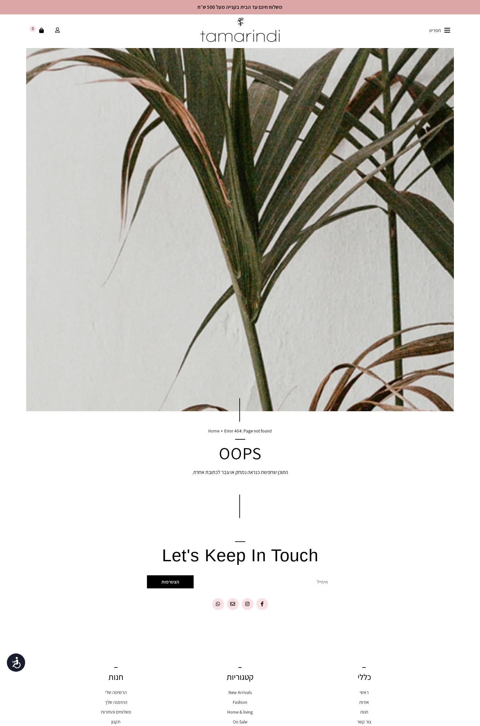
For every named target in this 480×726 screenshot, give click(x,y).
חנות (364, 712)
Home (213, 431)
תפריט (435, 30)
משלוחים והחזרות (116, 712)
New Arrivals (240, 692)
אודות (364, 702)
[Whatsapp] (218, 604)
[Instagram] (247, 604)
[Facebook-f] (262, 604)
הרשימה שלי (116, 692)
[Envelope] (233, 604)
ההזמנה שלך (116, 702)
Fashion (240, 702)
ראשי (364, 692)
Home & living (240, 712)
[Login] (57, 30)
